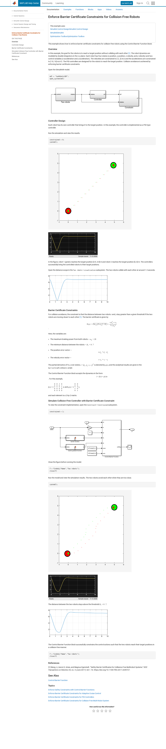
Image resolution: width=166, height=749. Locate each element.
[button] (148, 3)
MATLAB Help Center (29, 3)
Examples (67, 9)
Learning (60, 3)
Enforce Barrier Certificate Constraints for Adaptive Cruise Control (74, 693)
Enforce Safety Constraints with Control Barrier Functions (71, 690)
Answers (119, 9)
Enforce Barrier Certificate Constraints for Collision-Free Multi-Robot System (78, 701)
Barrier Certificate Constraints (22, 48)
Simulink (53, 33)
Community (47, 3)
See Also (15, 59)
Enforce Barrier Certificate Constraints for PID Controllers (71, 697)
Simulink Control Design (59, 29)
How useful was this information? (101, 707)
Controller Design (18, 45)
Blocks (90, 9)
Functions (80, 9)
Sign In (140, 3)
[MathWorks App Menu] (153, 3)
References (15, 56)
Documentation (53, 9)
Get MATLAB (127, 3)
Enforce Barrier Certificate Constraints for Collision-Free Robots (26, 34)
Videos (108, 9)
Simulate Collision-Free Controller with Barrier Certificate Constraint (27, 52)
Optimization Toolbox (58, 36)
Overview (15, 42)
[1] (129, 53)
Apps (100, 9)
